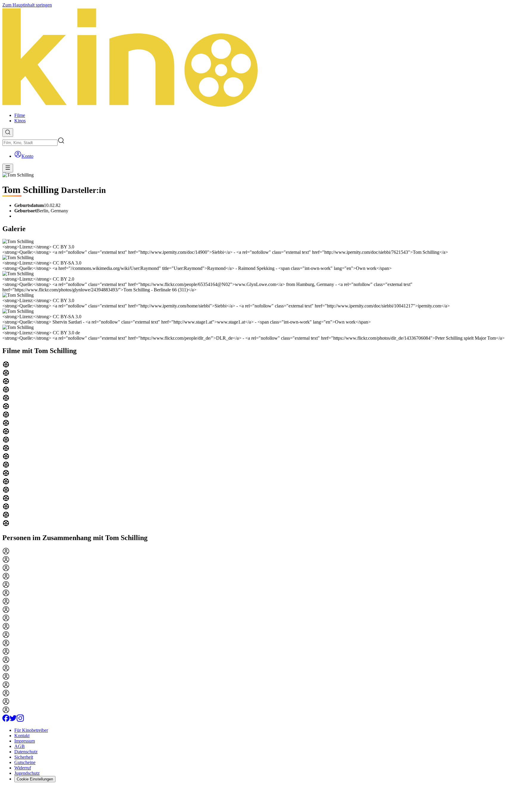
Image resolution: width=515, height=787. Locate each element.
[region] (257, 444)
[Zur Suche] (7, 132)
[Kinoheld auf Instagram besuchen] (20, 720)
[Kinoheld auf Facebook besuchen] (6, 720)
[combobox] (30, 143)
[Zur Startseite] (257, 58)
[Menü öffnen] (7, 168)
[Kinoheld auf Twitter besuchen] (13, 720)
